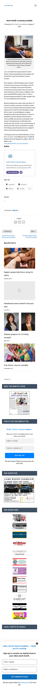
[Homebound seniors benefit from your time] (19, 290)
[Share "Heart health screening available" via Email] (24, 222)
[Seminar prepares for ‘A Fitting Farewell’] (19, 322)
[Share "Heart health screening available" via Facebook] (16, 222)
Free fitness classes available (16, 365)
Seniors (15, 210)
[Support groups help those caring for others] (19, 258)
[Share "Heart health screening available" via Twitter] (20, 222)
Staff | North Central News (19, 24)
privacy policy (25, 682)
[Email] (21, 172)
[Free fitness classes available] (19, 352)
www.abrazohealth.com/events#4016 (16, 143)
